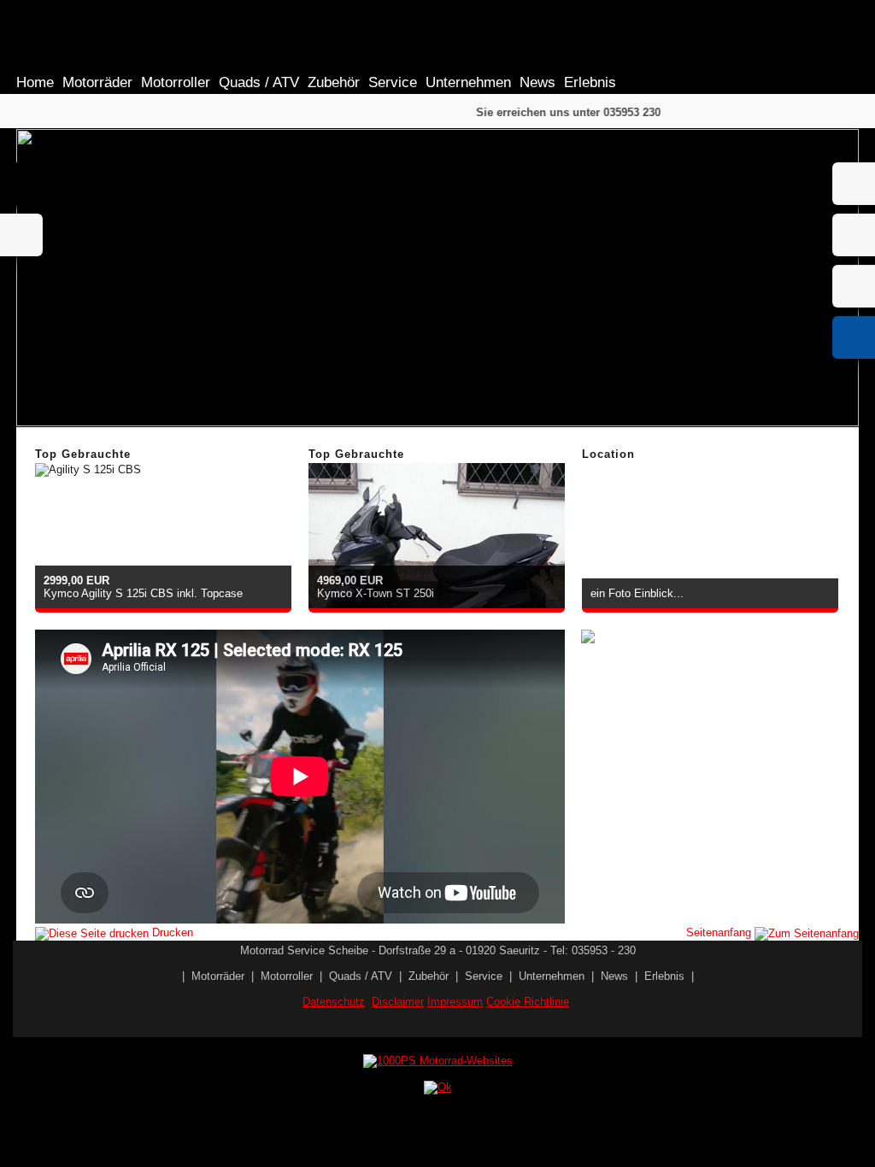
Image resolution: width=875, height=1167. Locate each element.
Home (35, 82)
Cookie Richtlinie (527, 1001)
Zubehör (334, 82)
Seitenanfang (720, 932)
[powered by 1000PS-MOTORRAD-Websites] (438, 1060)
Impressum (455, 1001)
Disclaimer (398, 1001)
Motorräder (97, 82)
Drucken (171, 932)
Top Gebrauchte (83, 454)
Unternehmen (468, 82)
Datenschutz (333, 1001)
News (537, 82)
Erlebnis (590, 82)
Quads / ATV (259, 82)
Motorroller (175, 82)
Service (392, 82)
